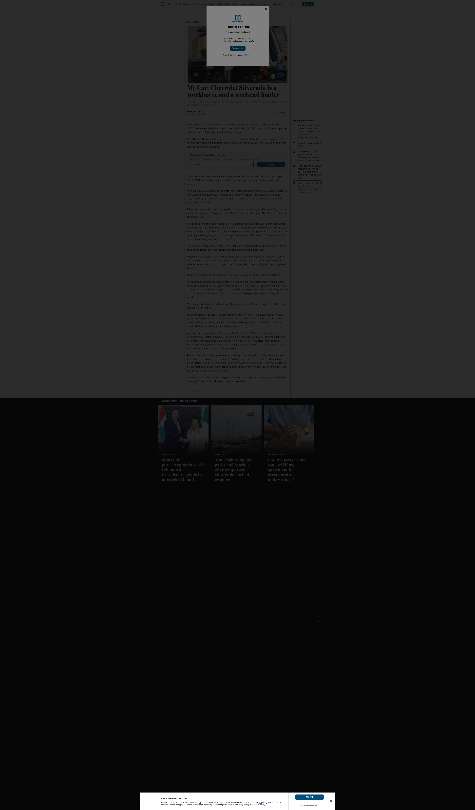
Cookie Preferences (309, 805)
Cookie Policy (259, 805)
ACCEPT (309, 797)
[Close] (331, 801)
